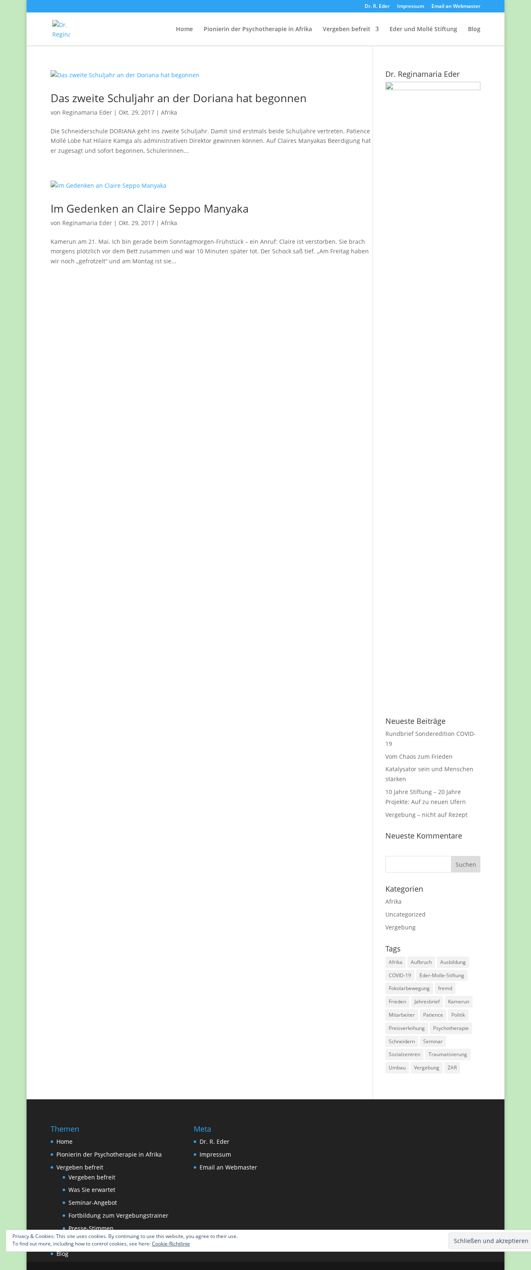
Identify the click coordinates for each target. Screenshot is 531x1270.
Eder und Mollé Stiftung (423, 29)
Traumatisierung (448, 1054)
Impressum (410, 7)
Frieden (397, 1001)
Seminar (433, 1041)
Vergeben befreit (346, 29)
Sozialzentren (404, 1054)
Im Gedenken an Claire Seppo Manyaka (149, 208)
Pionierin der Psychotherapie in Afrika (258, 29)
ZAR (452, 1067)
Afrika (169, 112)
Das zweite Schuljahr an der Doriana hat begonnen (179, 98)
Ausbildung (453, 962)
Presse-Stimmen (91, 1228)
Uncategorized (405, 914)
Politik (458, 1014)
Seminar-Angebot (92, 1202)
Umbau (397, 1067)
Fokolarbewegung (409, 988)
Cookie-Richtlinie (171, 1243)
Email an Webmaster (455, 7)
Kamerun (458, 1001)
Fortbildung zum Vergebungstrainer (118, 1215)
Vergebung (400, 927)
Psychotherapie (451, 1028)
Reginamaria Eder (87, 112)
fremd (445, 988)
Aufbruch (421, 962)
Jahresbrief (427, 1001)
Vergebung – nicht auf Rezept (426, 815)
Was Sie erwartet (91, 1190)
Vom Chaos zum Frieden (419, 756)
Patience (433, 1014)
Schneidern (402, 1041)
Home (184, 29)
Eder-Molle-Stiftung (441, 975)
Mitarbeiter (402, 1014)
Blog (474, 29)
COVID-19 (400, 975)
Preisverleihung (407, 1028)
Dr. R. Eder (377, 7)
